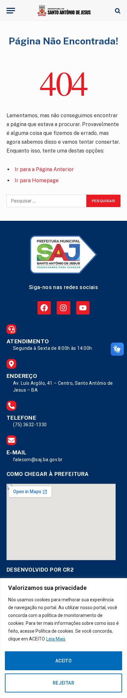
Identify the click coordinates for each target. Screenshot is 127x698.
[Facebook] (44, 308)
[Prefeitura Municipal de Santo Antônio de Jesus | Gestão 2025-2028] (63, 10)
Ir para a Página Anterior (44, 169)
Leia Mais (55, 638)
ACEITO (63, 660)
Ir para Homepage (37, 180)
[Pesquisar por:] (47, 201)
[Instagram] (63, 308)
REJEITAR (63, 683)
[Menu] (11, 10)
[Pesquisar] (117, 10)
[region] (63, 638)
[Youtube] (83, 308)
